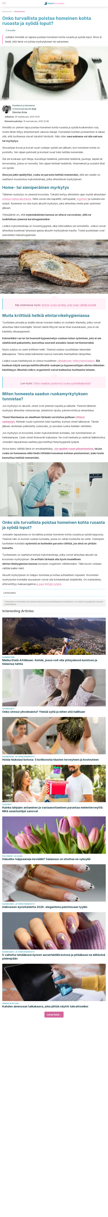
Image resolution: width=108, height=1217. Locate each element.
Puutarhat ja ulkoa (12, 856)
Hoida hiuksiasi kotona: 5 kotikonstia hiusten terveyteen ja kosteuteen (50, 759)
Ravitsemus (20, 11)
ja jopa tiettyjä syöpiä (48, 584)
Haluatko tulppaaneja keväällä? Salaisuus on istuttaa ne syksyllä (46, 859)
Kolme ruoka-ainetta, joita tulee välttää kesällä (69, 305)
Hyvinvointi (8, 709)
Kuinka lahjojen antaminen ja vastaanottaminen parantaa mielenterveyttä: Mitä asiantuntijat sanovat (52, 809)
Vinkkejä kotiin (10, 1003)
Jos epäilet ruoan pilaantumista (73, 448)
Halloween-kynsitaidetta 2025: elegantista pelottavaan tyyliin (44, 907)
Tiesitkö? (7, 804)
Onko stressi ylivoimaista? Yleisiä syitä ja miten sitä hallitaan (43, 711)
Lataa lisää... (54, 1014)
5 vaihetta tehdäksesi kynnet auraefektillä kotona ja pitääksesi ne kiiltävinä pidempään (53, 956)
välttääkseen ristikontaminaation (75, 360)
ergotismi (82, 198)
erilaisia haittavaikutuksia (16, 198)
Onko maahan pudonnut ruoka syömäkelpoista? (62, 383)
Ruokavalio (7, 11)
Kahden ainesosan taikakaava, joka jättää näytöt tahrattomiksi (45, 1006)
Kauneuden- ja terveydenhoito (18, 757)
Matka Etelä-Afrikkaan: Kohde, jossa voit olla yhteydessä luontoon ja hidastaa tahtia (49, 662)
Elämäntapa (8, 657)
